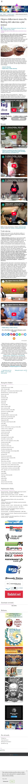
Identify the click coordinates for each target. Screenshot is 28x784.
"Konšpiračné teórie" (5, 386)
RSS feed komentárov (6, 741)
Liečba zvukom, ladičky (6, 428)
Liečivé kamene (4, 431)
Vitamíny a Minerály (5, 474)
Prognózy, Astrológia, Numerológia (9, 450)
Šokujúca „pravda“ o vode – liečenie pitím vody (11, 504)
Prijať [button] (12, 781)
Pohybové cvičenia (5, 445)
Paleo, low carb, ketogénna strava (9, 440)
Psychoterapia (4, 452)
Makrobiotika (4, 433)
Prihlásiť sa (3, 737)
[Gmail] (22, 334)
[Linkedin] (8, 334)
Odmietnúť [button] (5, 781)
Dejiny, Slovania (4, 405)
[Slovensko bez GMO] (14, 554)
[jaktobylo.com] (14, 568)
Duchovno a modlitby (6, 410)
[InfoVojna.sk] (14, 583)
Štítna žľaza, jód (4, 460)
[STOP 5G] (14, 587)
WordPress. (15, 754)
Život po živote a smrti (6, 482)
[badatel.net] (14, 593)
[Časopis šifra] (14, 548)
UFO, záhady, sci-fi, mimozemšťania (9, 469)
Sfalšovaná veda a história (7, 457)
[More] (14, 338)
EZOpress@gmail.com (15, 366)
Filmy (2, 422)
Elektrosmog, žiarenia (6, 417)
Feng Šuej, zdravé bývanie (7, 421)
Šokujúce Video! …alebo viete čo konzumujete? (12, 495)
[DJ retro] (14, 649)
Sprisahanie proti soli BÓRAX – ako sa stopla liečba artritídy (6, 371)
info (3, 26)
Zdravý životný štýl (5, 481)
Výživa (2, 477)
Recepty (3, 453)
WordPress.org (4, 742)
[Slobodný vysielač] (14, 536)
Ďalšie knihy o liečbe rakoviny (9, 68)
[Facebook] (3, 334)
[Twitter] (5, 334)
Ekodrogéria (4, 412)
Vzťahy (2, 479)
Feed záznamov (4, 739)
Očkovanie (3, 434)
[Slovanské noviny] (14, 578)
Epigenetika (3, 419)
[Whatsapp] (19, 334)
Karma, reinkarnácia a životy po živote (9, 426)
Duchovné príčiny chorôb (6, 409)
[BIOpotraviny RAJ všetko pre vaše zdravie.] (14, 614)
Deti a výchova (4, 407)
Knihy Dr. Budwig (6, 67)
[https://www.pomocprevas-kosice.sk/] (14, 522)
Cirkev (2, 400)
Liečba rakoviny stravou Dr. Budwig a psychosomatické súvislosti (13, 502)
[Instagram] (11, 334)
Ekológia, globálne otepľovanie (8, 414)
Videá (13, 29)
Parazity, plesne (4, 441)
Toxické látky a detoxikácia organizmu (9, 465)
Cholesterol (3, 397)
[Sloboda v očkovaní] (14, 543)
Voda (2, 476)
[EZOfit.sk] (14, 622)
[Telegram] (25, 334)
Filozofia (3, 424)
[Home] (1, 14)
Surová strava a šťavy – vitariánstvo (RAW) (11, 462)
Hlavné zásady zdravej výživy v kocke (9, 494)
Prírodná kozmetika (5, 448)
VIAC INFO (14, 605)
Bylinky (2, 395)
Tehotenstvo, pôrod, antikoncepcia (9, 464)
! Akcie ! (3, 385)
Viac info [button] (4, 778)
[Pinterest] (14, 334)
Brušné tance (4, 393)
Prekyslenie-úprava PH (6, 446)
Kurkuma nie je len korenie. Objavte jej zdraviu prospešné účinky (14, 513)
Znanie (3, 6)
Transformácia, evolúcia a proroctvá (9, 467)
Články (4, 14)
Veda (2, 470)
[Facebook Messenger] (17, 334)
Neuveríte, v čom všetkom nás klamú (9, 506)
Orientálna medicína (5, 438)
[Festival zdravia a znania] (14, 636)
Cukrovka (3, 404)
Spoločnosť (3, 458)
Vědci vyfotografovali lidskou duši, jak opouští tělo (12, 498)
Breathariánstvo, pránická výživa (8, 392)
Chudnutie (3, 398)
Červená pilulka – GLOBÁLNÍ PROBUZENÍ (10, 510)
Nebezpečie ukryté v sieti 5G (21, 370)
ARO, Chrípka (4, 388)
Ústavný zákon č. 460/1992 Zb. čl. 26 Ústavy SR (14, 355)
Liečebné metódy (10, 14)
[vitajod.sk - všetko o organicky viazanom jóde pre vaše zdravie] (14, 671)
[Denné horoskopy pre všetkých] (14, 689)
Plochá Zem (4, 443)
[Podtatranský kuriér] (14, 559)
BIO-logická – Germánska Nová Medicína (10, 390)
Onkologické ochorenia (15, 28)
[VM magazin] (14, 528)
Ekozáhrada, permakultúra (7, 416)
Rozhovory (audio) (5, 455)
